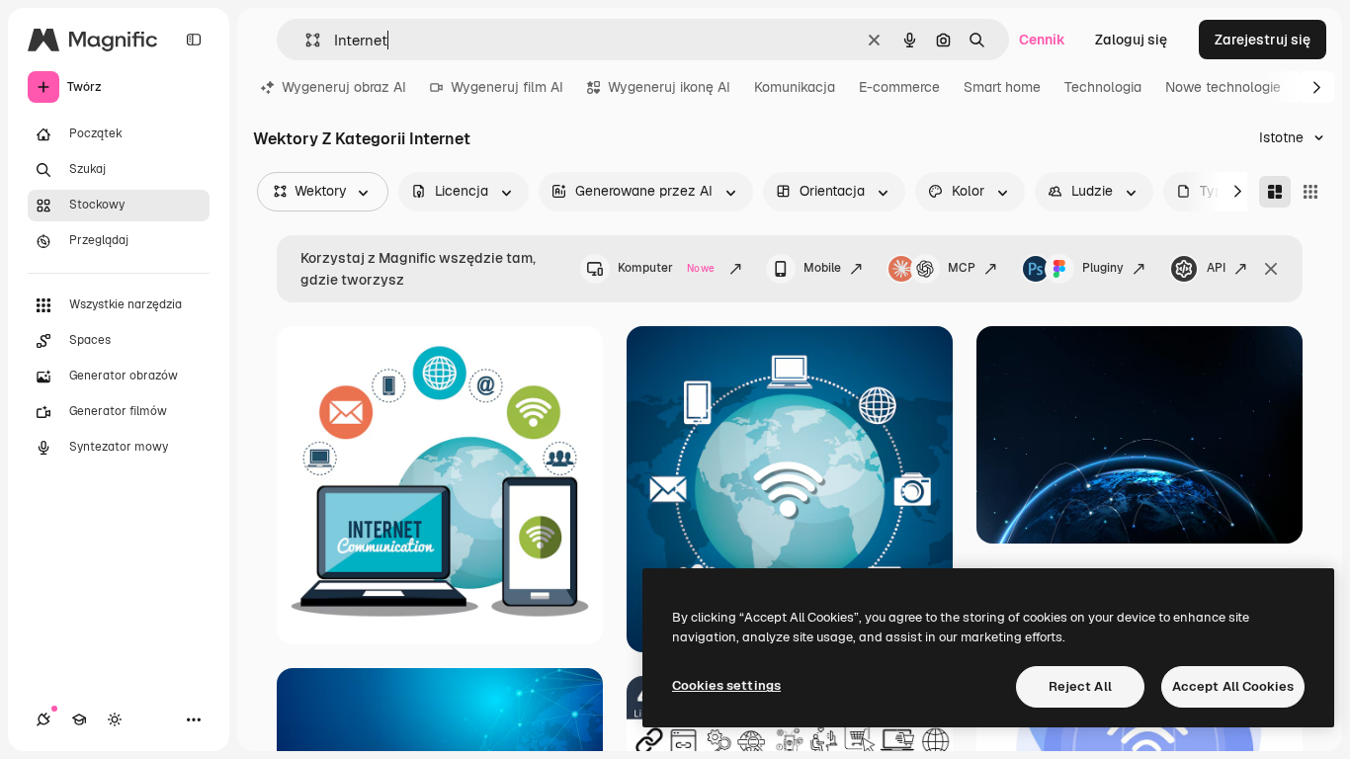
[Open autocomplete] (305, 40)
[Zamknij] (1271, 269)
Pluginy (1103, 268)
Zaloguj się (1131, 39)
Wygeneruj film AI (507, 87)
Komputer (666, 268)
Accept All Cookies (1233, 686)
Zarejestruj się (1262, 39)
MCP (961, 268)
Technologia (1102, 87)
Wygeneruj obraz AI (344, 87)
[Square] (1310, 192)
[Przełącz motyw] (114, 719)
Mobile (822, 268)
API (1216, 268)
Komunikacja (794, 87)
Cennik (1042, 39)
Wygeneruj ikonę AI (669, 87)
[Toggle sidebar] (194, 39)
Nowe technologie (1223, 87)
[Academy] (79, 719)
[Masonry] (1275, 192)
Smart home (1002, 87)
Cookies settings (726, 685)
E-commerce (899, 87)
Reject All (1080, 686)
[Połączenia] (43, 719)
